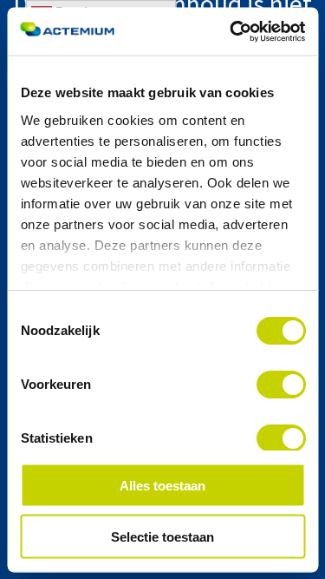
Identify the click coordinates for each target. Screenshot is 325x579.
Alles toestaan (162, 485)
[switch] (280, 384)
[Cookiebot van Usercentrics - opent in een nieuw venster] (231, 31)
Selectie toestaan (162, 536)
